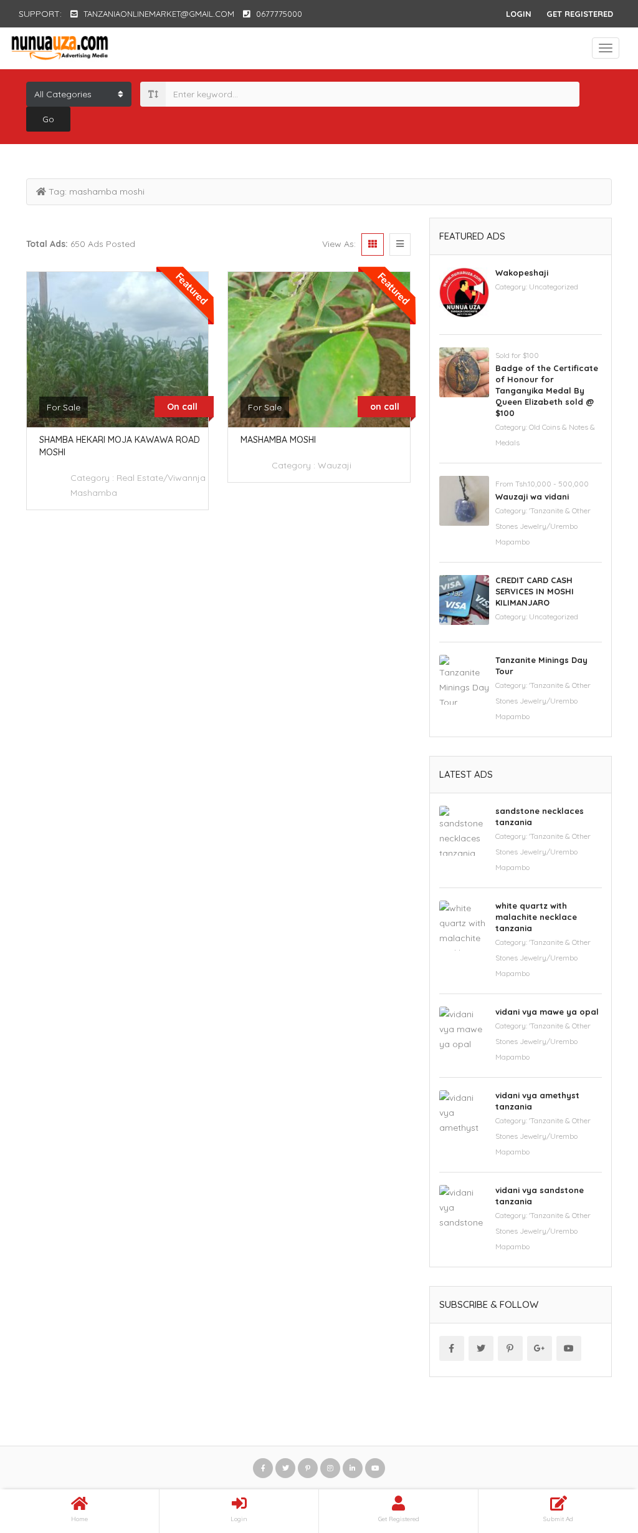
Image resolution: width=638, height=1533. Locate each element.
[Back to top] (597, 1455)
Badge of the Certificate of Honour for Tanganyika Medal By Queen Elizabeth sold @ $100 (546, 390)
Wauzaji (334, 465)
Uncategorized (553, 286)
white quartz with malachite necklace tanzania (536, 917)
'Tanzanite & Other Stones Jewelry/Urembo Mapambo (543, 526)
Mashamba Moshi (278, 439)
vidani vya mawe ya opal (547, 1012)
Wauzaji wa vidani (532, 496)
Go (48, 119)
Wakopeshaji (521, 273)
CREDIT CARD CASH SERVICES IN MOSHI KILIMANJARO (534, 591)
